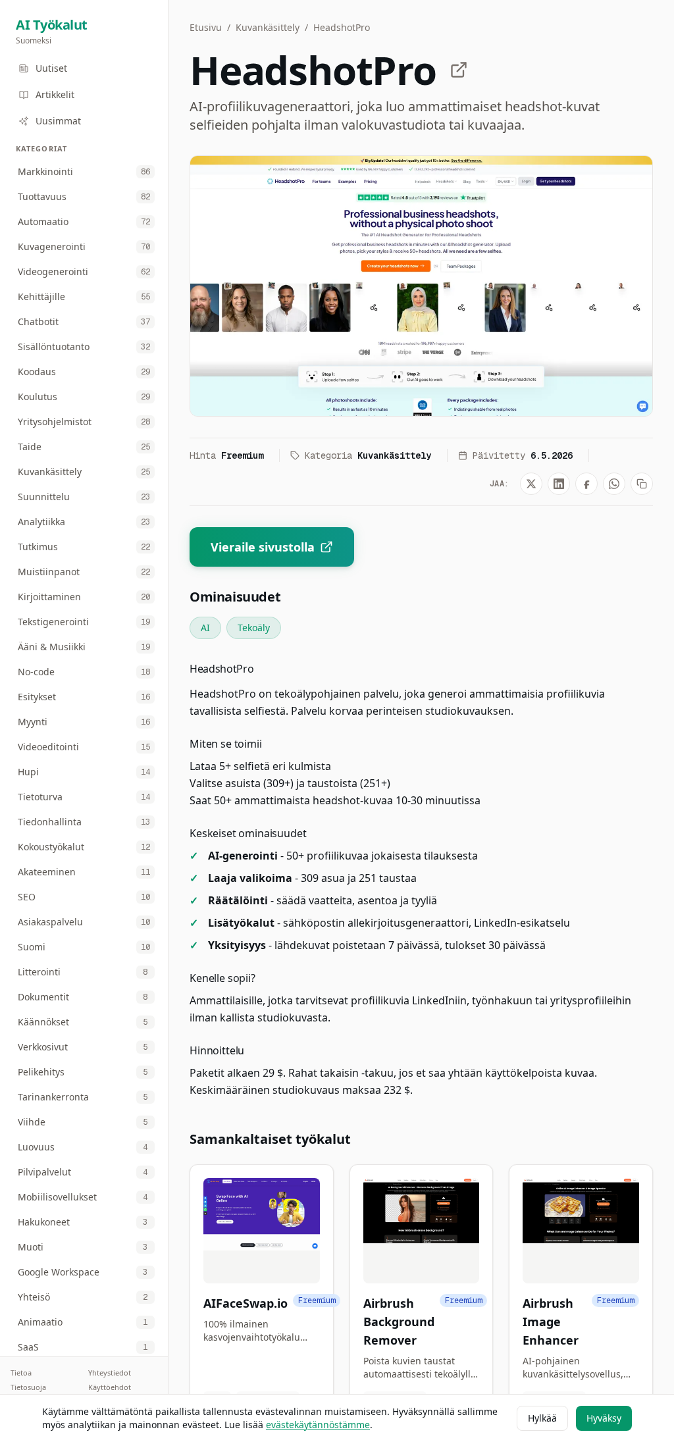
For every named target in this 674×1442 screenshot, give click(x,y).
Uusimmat (58, 121)
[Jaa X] (531, 484)
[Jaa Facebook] (586, 484)
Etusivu (206, 27)
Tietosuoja (28, 1387)
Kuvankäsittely (267, 27)
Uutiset (51, 68)
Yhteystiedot (109, 1373)
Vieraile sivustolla (263, 547)
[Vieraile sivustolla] (458, 69)
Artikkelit (55, 94)
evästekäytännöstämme (318, 1424)
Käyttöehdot (109, 1387)
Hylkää (542, 1418)
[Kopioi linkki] (642, 484)
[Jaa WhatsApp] (614, 484)
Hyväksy (603, 1418)
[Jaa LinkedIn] (559, 484)
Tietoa (21, 1373)
